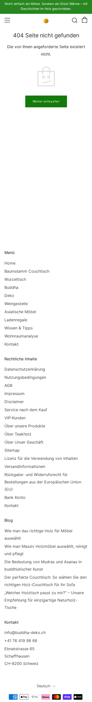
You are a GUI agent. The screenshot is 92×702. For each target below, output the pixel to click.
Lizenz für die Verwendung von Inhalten (41, 458)
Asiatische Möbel (20, 311)
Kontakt (11, 344)
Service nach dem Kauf (25, 409)
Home (9, 263)
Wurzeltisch (15, 279)
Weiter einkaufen (46, 101)
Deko (9, 295)
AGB (8, 385)
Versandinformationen (24, 466)
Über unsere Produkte (24, 425)
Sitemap (12, 450)
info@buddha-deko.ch (25, 632)
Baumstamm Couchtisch (26, 271)
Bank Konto (15, 497)
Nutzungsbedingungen (25, 377)
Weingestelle (16, 303)
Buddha (11, 287)
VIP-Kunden (15, 417)
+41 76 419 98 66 (20, 640)
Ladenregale (15, 319)
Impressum (14, 393)
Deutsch (44, 686)
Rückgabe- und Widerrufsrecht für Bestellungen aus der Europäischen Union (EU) (42, 482)
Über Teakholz (17, 434)
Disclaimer (14, 401)
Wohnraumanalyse (21, 336)
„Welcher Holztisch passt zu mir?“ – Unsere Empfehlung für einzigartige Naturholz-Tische (44, 600)
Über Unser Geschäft (23, 442)
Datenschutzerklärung (24, 369)
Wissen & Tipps (18, 327)
